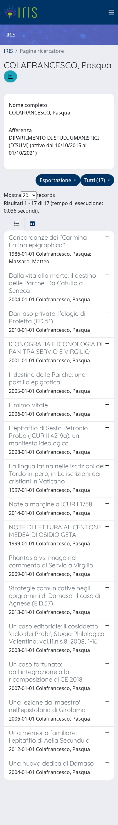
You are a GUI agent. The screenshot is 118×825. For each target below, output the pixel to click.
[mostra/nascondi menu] (111, 12)
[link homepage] (23, 12)
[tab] (17, 223)
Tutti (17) (95, 180)
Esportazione (56, 180)
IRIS (8, 50)
